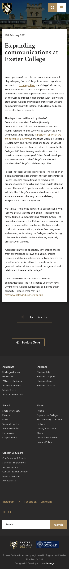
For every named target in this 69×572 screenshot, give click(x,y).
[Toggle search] (52, 7)
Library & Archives (46, 429)
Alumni (6, 406)
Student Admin (45, 381)
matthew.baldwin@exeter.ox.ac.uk (24, 295)
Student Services (46, 386)
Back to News (31, 342)
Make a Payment (11, 476)
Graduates (8, 377)
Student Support (46, 377)
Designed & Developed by (34, 564)
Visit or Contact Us (12, 395)
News (5, 420)
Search (58, 525)
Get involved (9, 433)
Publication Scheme (47, 438)
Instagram (8, 502)
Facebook (30, 502)
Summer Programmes (14, 463)
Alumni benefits (10, 429)
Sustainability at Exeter (49, 420)
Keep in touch (9, 438)
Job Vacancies (10, 467)
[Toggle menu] (61, 7)
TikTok (6, 512)
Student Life (9, 390)
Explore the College (47, 416)
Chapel (40, 433)
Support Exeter (10, 424)
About (40, 406)
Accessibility (9, 481)
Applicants (8, 367)
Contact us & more (12, 453)
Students (42, 367)
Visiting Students (11, 386)
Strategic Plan (26, 86)
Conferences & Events (14, 459)
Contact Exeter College (15, 472)
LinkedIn (46, 502)
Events (6, 416)
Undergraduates (11, 372)
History (41, 424)
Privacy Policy (44, 442)
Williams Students (12, 381)
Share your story (11, 411)
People (40, 411)
